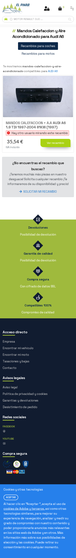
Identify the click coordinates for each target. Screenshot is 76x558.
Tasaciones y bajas (16, 361)
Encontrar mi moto (16, 355)
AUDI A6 (53, 71)
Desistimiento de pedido (20, 407)
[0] (60, 9)
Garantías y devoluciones (20, 400)
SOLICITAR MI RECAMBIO (40, 192)
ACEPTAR (11, 497)
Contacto (9, 368)
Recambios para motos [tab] (38, 54)
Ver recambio (55, 143)
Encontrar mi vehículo (18, 348)
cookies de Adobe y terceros (24, 509)
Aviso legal (10, 387)
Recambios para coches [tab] (38, 46)
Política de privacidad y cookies (25, 394)
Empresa (9, 341)
